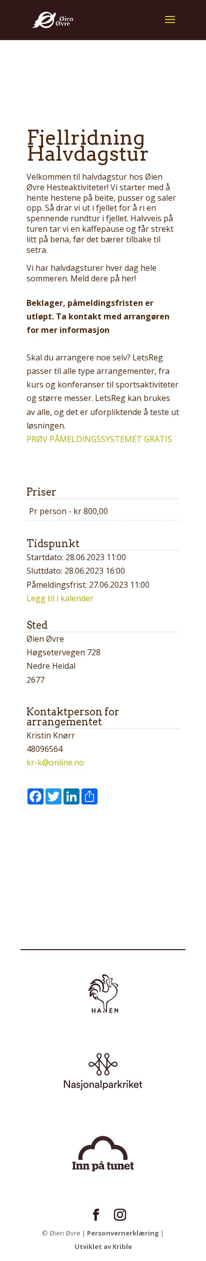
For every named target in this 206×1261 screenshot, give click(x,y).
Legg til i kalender (60, 598)
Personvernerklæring (123, 1232)
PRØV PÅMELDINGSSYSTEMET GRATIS (99, 439)
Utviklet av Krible (103, 1246)
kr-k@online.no (55, 762)
